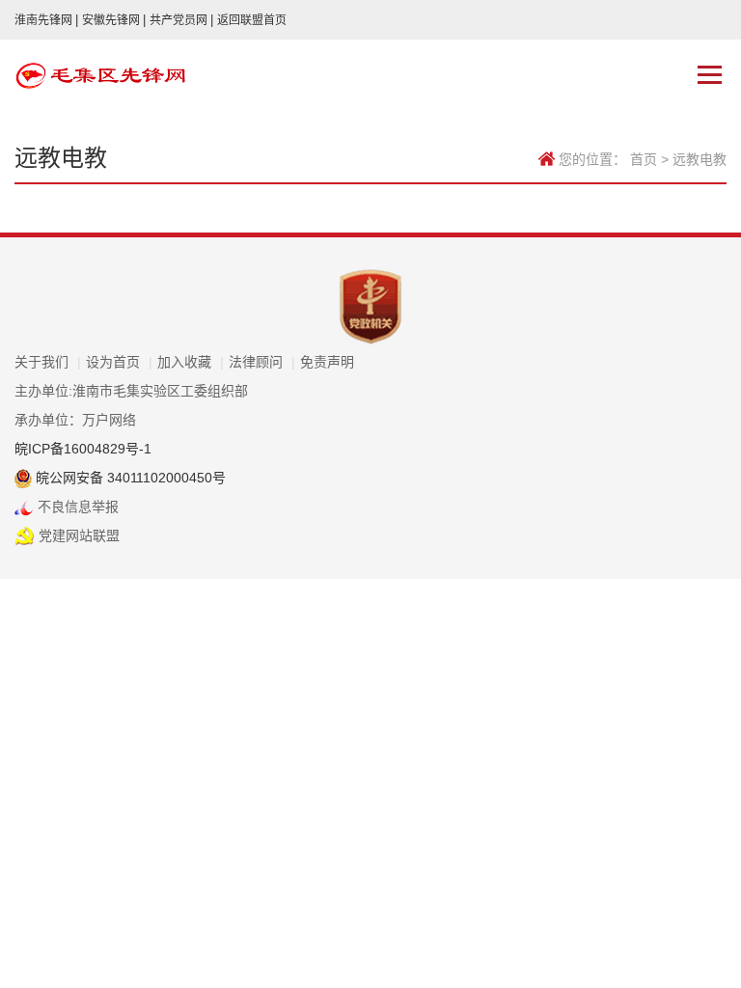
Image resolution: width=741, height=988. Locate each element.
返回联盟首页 (252, 20)
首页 (643, 159)
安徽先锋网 (114, 20)
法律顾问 (262, 362)
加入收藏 (190, 362)
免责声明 (327, 362)
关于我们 (47, 362)
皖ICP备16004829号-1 (82, 448)
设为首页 (119, 362)
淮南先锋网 (46, 20)
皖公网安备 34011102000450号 (129, 477)
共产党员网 (181, 20)
